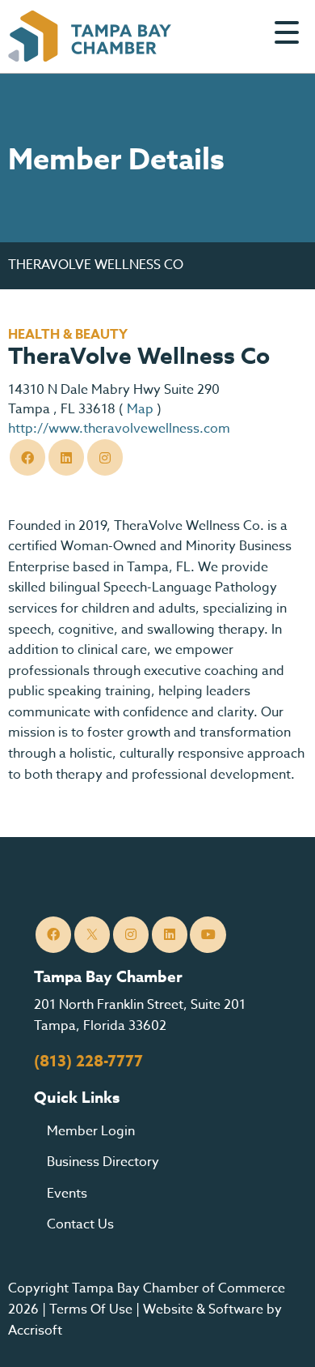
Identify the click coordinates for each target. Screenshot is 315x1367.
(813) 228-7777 (88, 1061)
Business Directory (103, 1162)
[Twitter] (66, 457)
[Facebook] (28, 457)
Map (140, 409)
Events (67, 1193)
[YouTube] (208, 934)
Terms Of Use (90, 1309)
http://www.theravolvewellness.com (119, 428)
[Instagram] (105, 457)
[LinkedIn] (170, 934)
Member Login (91, 1131)
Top (278, 1334)
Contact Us (80, 1224)
